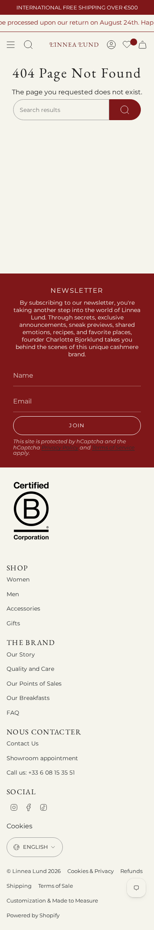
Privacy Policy (59, 447)
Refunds (131, 871)
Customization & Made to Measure (52, 900)
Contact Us (23, 743)
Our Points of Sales (34, 683)
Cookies (19, 826)
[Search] (125, 110)
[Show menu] (10, 44)
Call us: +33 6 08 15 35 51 (41, 772)
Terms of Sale (55, 885)
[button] (127, 45)
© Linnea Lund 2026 (34, 871)
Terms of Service (113, 447)
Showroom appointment (42, 758)
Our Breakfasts (28, 698)
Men (13, 594)
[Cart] (142, 44)
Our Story (21, 654)
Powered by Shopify (33, 915)
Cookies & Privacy (90, 871)
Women (18, 579)
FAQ (13, 712)
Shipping (19, 885)
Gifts (13, 623)
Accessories (23, 608)
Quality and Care (30, 668)
